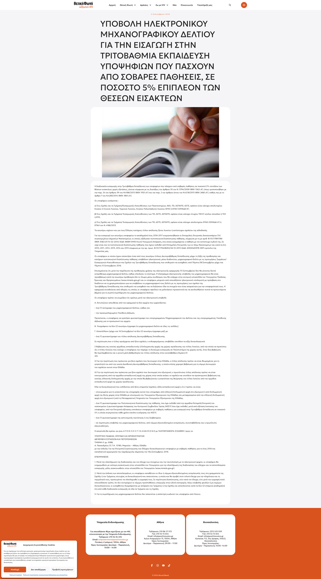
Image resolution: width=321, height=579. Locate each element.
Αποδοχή (15, 569)
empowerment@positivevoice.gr (113, 539)
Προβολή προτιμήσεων (62, 569)
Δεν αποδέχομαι (38, 569)
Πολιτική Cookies (16, 575)
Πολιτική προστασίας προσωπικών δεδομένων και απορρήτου (45, 575)
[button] (230, 5)
